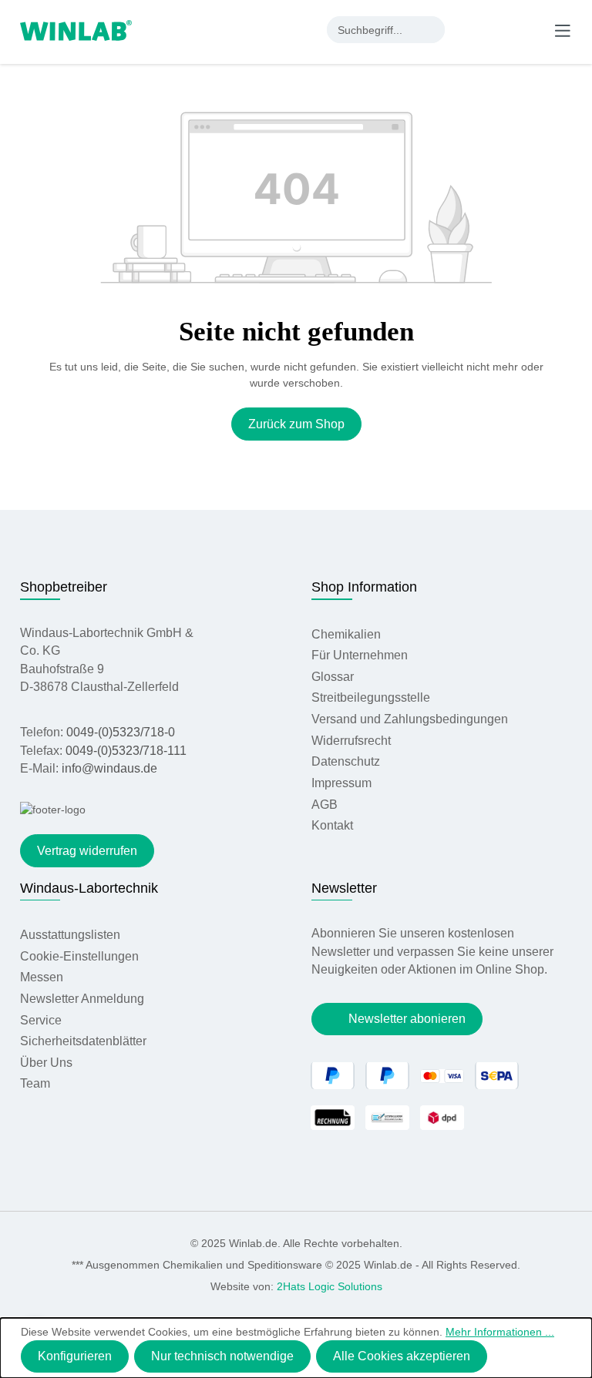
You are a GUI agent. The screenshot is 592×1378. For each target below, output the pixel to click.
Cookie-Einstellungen (79, 956)
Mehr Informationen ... (500, 1332)
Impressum (341, 783)
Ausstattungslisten (70, 934)
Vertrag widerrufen (87, 850)
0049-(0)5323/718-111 (126, 750)
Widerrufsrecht (351, 740)
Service (41, 1020)
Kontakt (332, 825)
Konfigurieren (75, 1356)
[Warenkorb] (530, 29)
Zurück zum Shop (296, 424)
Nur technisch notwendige (222, 1356)
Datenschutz (345, 761)
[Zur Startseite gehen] (76, 29)
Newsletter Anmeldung (82, 998)
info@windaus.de (109, 768)
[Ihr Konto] (469, 29)
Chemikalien (346, 634)
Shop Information (364, 587)
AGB (324, 804)
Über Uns (46, 1062)
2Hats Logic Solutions (329, 1286)
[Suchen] (431, 29)
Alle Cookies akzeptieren (401, 1356)
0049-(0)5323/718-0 (120, 732)
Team (35, 1083)
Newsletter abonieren (407, 1018)
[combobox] (373, 29)
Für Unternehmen (359, 655)
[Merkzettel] (500, 29)
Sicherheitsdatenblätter (83, 1041)
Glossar (332, 676)
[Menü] (563, 30)
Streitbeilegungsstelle (370, 697)
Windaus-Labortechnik (89, 888)
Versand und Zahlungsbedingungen (409, 719)
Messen (41, 977)
